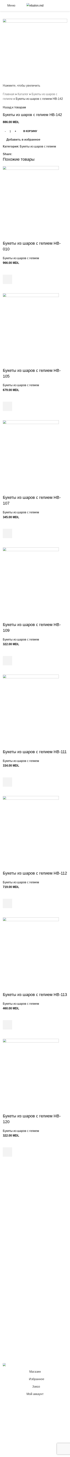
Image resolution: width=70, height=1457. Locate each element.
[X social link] (18, 154)
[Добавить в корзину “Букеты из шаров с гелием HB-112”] (7, 903)
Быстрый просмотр (7, 288)
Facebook (9, 1326)
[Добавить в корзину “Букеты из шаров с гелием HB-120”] (7, 1152)
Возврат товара (14, 1311)
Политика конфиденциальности (25, 1297)
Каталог (23, 94)
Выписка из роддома (17, 1202)
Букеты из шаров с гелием (38, 146)
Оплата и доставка (16, 1303)
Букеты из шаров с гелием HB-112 (35, 873)
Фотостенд (10, 1216)
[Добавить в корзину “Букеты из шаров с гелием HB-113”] (7, 1024)
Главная (8, 94)
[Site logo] (35, 5)
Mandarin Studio (14, 1357)
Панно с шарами (14, 1209)
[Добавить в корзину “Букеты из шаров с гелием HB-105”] (7, 406)
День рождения (13, 1195)
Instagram (9, 1333)
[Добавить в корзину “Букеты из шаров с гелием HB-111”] (7, 782)
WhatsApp (10, 1347)
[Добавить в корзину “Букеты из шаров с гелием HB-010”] (7, 279)
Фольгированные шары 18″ (22, 1267)
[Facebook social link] (14, 154)
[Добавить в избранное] (7, 270)
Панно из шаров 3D (16, 1239)
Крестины (9, 1223)
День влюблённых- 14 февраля (24, 1253)
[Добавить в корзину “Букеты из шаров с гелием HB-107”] (7, 533)
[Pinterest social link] (23, 154)
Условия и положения (18, 1290)
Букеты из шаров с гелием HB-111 (35, 751)
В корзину (30, 131)
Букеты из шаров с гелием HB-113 (35, 994)
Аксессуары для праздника (21, 1274)
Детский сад (11, 1246)
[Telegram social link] (31, 154)
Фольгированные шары (19, 1260)
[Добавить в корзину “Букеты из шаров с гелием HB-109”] (7, 660)
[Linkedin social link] (27, 154)
